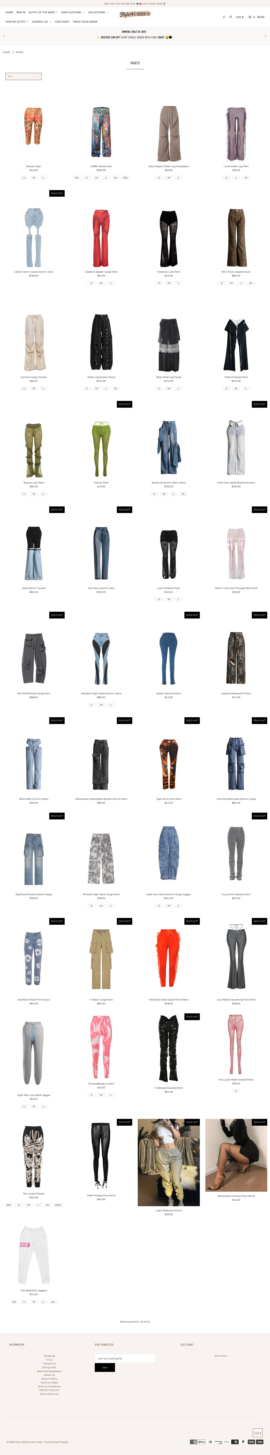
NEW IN (20, 12)
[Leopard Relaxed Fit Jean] (236, 650)
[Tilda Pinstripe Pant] (236, 334)
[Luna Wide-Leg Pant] (236, 123)
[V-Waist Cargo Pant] (101, 956)
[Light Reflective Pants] (169, 1162)
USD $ (240, 17)
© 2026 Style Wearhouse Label (24, 1442)
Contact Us (49, 1363)
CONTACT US (40, 21)
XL (115, 177)
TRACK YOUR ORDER (85, 21)
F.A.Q (49, 1359)
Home (6, 52)
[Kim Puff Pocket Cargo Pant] (34, 650)
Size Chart (221, 1355)
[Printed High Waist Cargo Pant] (101, 851)
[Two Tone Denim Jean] (101, 545)
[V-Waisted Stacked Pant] (169, 1048)
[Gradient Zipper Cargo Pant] (101, 229)
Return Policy (49, 1378)
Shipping (49, 1355)
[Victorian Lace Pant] (169, 229)
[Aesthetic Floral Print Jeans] (34, 956)
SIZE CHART (62, 21)
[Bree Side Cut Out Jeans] (34, 756)
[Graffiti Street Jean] (101, 123)
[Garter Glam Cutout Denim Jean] (34, 229)
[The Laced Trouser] (34, 1154)
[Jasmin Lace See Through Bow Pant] (236, 545)
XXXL (58, 1204)
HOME (9, 12)
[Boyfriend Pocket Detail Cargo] (34, 851)
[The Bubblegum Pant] (101, 1046)
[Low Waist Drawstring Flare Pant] (236, 956)
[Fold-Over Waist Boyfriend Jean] (236, 439)
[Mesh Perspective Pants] (101, 1155)
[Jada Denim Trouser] (34, 545)
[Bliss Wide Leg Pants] (169, 334)
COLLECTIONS (97, 12)
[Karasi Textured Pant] (169, 650)
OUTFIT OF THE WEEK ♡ (43, 12)
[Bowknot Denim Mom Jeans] (169, 439)
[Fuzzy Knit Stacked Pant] (236, 851)
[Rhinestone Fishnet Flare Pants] (236, 1155)
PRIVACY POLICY (49, 1390)
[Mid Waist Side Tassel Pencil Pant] (169, 956)
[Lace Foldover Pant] (169, 545)
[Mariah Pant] (101, 439)
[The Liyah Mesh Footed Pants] (236, 1044)
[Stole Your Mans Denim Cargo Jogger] (169, 851)
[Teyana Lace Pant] (34, 439)
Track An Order (49, 1382)
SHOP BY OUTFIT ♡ (17, 21)
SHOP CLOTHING (71, 12)
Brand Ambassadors (49, 1371)
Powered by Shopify (56, 1442)
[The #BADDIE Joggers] (34, 1255)
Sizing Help (49, 1367)
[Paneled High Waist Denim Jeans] (101, 650)
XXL (125, 177)
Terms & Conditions (49, 1386)
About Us (49, 1374)
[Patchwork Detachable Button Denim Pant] (101, 756)
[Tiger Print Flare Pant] (169, 756)
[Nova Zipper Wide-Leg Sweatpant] (169, 123)
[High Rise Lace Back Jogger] (34, 1052)
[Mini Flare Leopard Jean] (236, 229)
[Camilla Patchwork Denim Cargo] (236, 756)
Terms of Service (49, 1393)
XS (76, 177)
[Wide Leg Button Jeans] (101, 334)
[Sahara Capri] (34, 123)
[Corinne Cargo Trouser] (34, 334)
